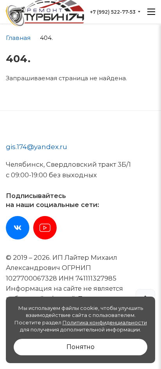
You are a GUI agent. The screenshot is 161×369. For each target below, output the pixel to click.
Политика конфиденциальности (105, 322)
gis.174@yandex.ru (36, 147)
